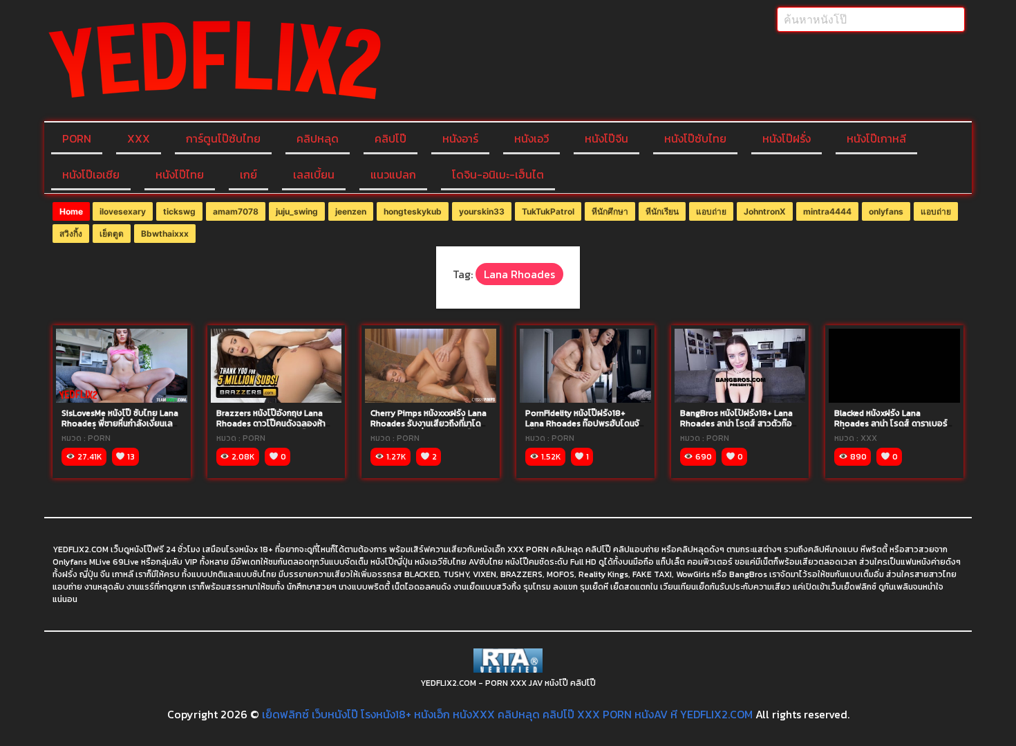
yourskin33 (482, 211)
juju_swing (297, 211)
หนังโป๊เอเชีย (91, 174)
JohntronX (765, 211)
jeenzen (350, 211)
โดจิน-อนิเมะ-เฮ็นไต (498, 174)
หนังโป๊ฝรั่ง (786, 138)
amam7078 (235, 211)
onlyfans (886, 211)
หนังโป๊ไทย (180, 174)
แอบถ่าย (711, 211)
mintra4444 (827, 211)
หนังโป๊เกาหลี (876, 138)
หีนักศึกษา (610, 211)
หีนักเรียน (662, 211)
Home (71, 211)
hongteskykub (413, 211)
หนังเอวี (531, 138)
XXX (138, 138)
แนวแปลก (393, 174)
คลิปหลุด (318, 138)
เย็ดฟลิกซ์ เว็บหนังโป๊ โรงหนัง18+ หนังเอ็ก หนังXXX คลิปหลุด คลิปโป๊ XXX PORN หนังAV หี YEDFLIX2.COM (507, 714)
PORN (76, 138)
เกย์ (248, 174)
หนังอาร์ (460, 138)
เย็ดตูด (112, 233)
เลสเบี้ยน (314, 174)
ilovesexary (123, 211)
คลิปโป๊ (390, 138)
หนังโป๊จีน (606, 138)
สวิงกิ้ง (70, 233)
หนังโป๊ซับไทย (695, 138)
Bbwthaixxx (165, 233)
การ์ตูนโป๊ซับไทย (223, 138)
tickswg (179, 211)
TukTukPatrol (548, 211)
